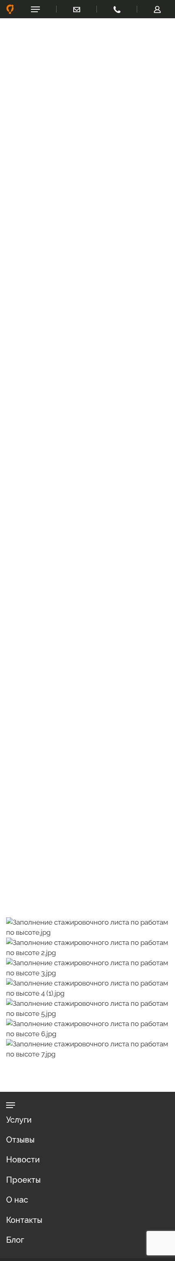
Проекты (23, 1180)
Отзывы (20, 1140)
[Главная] (10, 9)
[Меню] (35, 9)
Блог (15, 1240)
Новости (23, 1159)
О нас (17, 1200)
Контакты (24, 1220)
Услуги (19, 1120)
